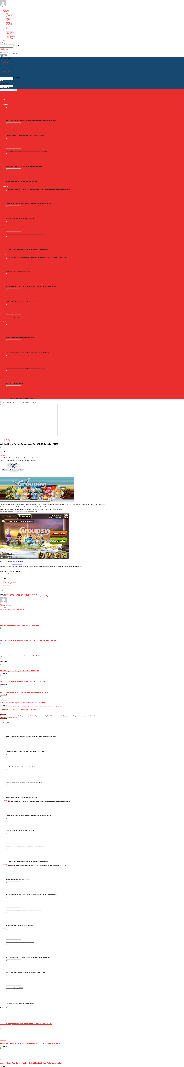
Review (4, 40)
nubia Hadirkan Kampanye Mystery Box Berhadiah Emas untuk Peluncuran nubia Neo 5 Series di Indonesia (31, 286)
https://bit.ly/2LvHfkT (17, 564)
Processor (8, 25)
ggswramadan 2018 (7, 583)
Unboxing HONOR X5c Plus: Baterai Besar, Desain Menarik (20, 337)
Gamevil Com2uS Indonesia (9, 582)
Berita (4, 402)
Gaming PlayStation (10, 36)
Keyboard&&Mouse (10, 35)
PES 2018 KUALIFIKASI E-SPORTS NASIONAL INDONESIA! (22, 594)
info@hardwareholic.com (11, 717)
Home (4, 9)
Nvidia (7, 16)
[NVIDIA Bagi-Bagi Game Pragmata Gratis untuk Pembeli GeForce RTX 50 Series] (13, 132)
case (7, 13)
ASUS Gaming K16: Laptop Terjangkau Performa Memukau (20, 398)
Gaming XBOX (9, 38)
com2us (4, 579)
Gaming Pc (8, 33)
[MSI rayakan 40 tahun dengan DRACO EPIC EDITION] (13, 268)
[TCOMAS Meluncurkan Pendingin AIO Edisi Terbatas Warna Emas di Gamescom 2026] (3, 700)
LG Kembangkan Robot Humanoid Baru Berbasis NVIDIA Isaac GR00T (18, 709)
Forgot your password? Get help (7, 81)
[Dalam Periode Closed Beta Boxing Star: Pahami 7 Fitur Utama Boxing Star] (13, 163)
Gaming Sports (9, 37)
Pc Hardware (6, 11)
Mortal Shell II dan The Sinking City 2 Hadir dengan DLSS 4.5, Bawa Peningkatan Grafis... (23, 681)
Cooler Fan (8, 14)
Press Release (6, 439)
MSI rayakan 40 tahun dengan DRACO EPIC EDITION (18, 271)
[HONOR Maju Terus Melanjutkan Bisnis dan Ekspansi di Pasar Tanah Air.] (13, 299)
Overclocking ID (6, 71)
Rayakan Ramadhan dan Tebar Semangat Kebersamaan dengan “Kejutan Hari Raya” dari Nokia (30, 596)
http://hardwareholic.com (5, 605)
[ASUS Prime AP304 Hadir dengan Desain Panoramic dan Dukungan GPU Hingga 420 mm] (13, 246)
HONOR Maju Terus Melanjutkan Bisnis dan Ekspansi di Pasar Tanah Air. (23, 301)
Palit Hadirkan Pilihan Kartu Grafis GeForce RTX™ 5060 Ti (20, 218)
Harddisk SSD (9, 19)
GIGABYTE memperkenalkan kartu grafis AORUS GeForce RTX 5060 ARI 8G (19, 625)
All (7, 189)
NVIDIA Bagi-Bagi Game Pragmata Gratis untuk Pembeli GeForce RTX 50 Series (25, 135)
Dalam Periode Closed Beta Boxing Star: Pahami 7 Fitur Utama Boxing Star (24, 166)
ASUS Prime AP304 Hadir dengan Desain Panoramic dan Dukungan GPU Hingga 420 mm (27, 249)
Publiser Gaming (6, 440)
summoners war (6, 585)
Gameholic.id (5, 69)
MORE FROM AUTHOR (18, 609)
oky (1, 449)
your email (15, 53)
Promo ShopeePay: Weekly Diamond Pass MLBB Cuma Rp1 (20, 317)
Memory (8, 22)
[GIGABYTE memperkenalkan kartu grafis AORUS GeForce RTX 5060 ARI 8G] (8, 622)
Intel (7, 28)
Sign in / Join (5, 62)
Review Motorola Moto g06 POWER (14, 383)
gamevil (4, 581)
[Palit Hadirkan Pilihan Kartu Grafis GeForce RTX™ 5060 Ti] (13, 216)
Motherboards (9, 23)
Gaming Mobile (9, 31)
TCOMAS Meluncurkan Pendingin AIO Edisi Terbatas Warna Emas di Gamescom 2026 (22, 703)
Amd (7, 27)
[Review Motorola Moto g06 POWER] (13, 380)
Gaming (5, 29)
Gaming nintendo (10, 32)
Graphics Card (9, 15)
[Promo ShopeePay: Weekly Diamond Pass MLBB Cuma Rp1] (13, 314)
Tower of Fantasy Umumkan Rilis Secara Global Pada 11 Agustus (21, 181)
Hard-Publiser (6, 10)
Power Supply (9, 24)
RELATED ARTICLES (6, 609)
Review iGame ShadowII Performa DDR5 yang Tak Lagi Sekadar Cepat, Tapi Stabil (25, 368)
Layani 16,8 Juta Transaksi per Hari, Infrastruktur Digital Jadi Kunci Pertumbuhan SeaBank (24, 656)
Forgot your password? (5, 49)
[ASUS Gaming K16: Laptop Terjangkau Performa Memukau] (13, 395)
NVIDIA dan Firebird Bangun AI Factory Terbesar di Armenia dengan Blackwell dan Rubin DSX (28, 203)
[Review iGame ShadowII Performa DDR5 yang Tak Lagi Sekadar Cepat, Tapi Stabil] (13, 365)
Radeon (7, 18)
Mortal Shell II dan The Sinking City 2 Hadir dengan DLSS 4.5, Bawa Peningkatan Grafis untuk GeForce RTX (28, 640)
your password (16, 46)
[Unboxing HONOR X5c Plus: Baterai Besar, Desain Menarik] (13, 334)
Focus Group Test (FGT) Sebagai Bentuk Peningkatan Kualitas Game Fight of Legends (27, 151)
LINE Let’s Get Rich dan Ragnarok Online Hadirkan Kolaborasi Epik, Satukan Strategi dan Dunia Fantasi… (31, 120)
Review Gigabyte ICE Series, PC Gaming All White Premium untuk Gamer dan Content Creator (29, 352)
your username (16, 45)
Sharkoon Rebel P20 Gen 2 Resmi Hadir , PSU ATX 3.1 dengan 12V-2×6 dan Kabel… (25, 234)
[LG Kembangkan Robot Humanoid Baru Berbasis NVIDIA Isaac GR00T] (31, 706)
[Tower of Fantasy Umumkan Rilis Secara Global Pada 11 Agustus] (13, 178)
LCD (7, 20)
